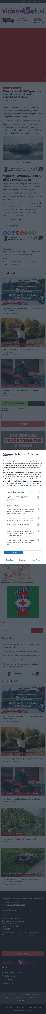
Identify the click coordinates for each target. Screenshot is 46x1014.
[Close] (42, 454)
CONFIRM (14, 552)
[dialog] (23, 507)
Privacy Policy (35, 560)
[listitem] (23, 492)
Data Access (23, 560)
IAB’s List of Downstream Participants (25, 485)
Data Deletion (11, 560)
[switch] (37, 497)
